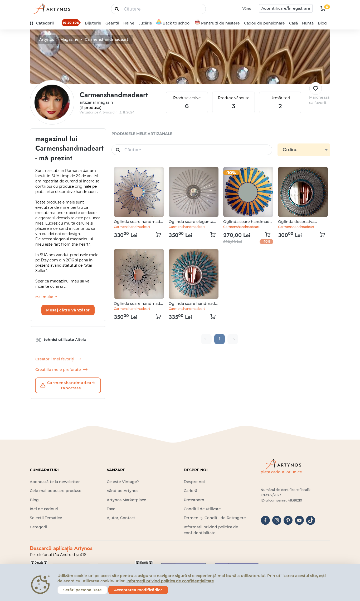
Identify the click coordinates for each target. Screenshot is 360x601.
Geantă (112, 23)
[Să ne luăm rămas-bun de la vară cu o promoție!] (71, 22)
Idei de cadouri (44, 508)
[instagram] (276, 520)
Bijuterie (93, 23)
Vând (246, 8)
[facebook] (265, 520)
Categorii (38, 527)
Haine (128, 23)
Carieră (190, 490)
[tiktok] (310, 520)
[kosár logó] (323, 8)
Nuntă (308, 23)
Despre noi (194, 481)
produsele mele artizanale (141, 133)
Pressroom (194, 500)
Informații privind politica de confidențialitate (170, 581)
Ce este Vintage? (123, 481)
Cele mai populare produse (55, 490)
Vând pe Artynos (122, 490)
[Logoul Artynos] (51, 8)
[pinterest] (288, 520)
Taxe (111, 508)
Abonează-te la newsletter (55, 481)
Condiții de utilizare (202, 508)
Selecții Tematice (46, 517)
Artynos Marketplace (126, 500)
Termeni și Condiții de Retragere (215, 517)
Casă (293, 23)
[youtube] (299, 520)
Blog (322, 23)
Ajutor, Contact (121, 517)
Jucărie (145, 23)
